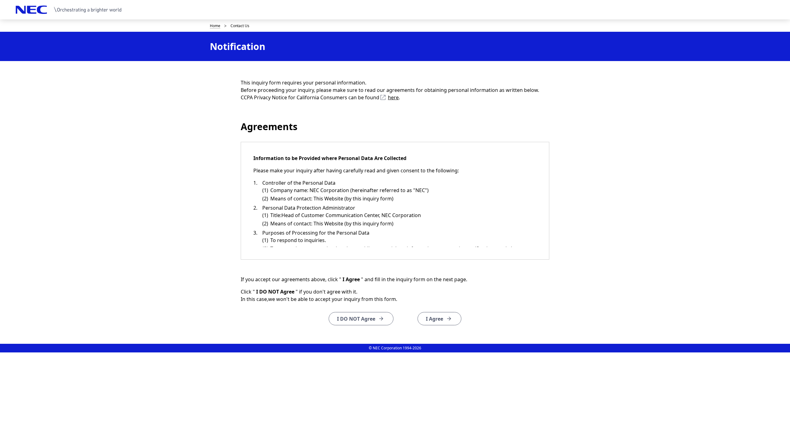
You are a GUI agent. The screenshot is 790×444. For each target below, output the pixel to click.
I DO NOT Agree (356, 318)
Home (215, 25)
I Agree (434, 318)
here (393, 97)
